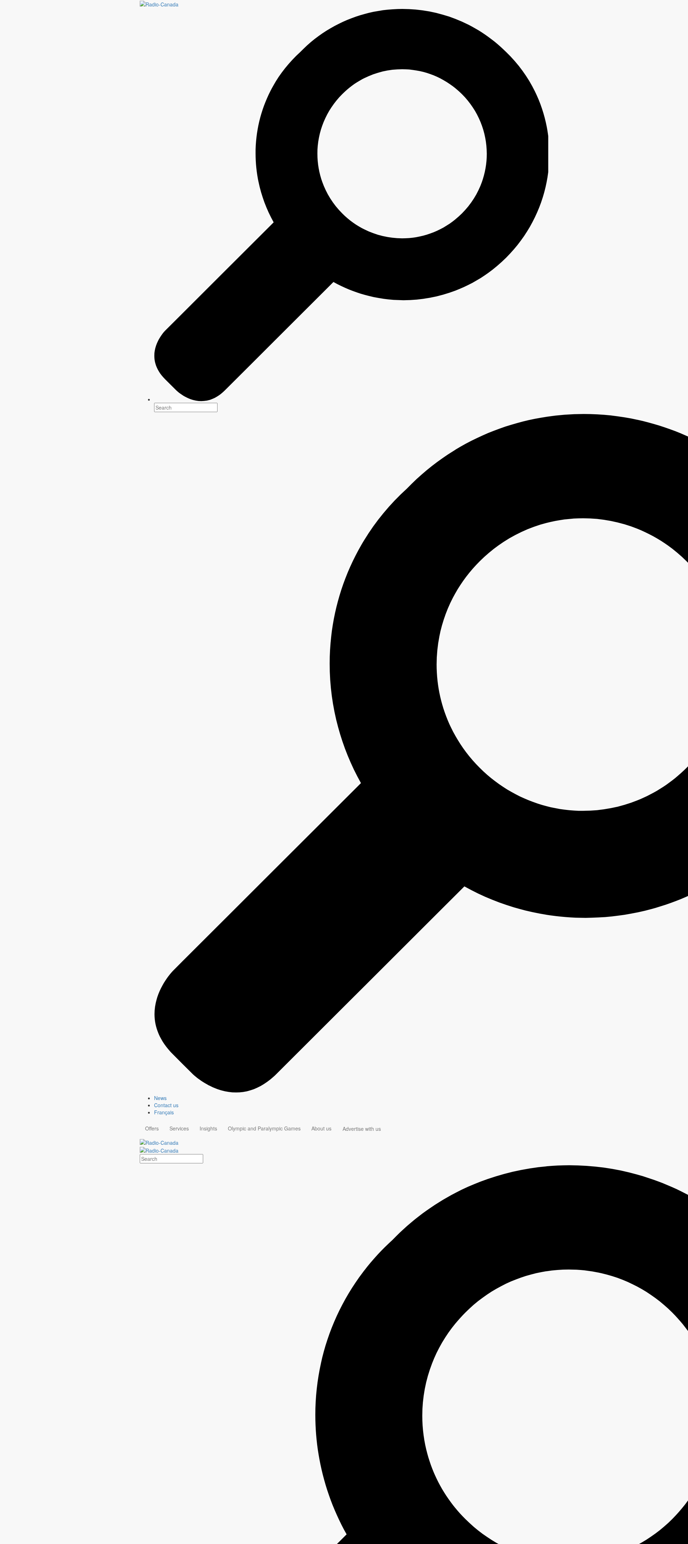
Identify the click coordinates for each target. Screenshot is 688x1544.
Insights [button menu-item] (208, 1128)
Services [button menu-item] (179, 1128)
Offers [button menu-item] (152, 1128)
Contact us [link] (166, 1105)
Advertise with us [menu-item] (362, 1128)
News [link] (160, 1097)
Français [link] (164, 1112)
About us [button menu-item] (321, 1128)
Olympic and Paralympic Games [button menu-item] (264, 1128)
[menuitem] (351, 1097)
